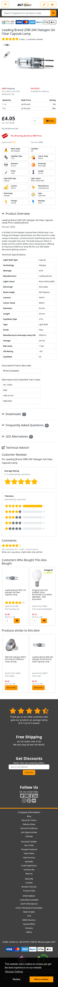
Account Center (29, 841)
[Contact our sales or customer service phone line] (44, 4)
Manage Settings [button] (14, 971)
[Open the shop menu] (5, 4)
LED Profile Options (29, 903)
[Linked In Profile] (36, 795)
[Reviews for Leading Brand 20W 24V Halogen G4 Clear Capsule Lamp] (10, 39)
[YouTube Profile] (27, 795)
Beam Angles (29, 911)
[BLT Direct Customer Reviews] (29, 711)
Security (29, 878)
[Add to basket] (17, 620)
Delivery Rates (29, 824)
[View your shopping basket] (52, 4)
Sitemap (29, 836)
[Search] (53, 13)
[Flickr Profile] (34, 800)
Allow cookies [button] (41, 979)
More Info (11, 687)
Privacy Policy (29, 890)
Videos (29, 932)
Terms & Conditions (29, 828)
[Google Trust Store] (8, 22)
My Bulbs (29, 861)
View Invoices (29, 857)
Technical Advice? (17, 448)
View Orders (29, 853)
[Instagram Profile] (24, 800)
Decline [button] (16, 979)
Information (29, 895)
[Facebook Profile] (31, 795)
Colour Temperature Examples (29, 907)
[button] (53, 596)
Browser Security (29, 886)
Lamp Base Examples (29, 899)
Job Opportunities (29, 832)
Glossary (29, 928)
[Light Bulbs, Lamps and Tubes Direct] (24, 4)
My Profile (29, 845)
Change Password (29, 849)
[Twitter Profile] (22, 795)
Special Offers (29, 924)
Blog (29, 816)
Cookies (29, 882)
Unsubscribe (29, 869)
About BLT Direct (29, 820)
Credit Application (29, 865)
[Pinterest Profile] (29, 800)
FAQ (29, 915)
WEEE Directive (29, 920)
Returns (29, 873)
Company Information (29, 812)
